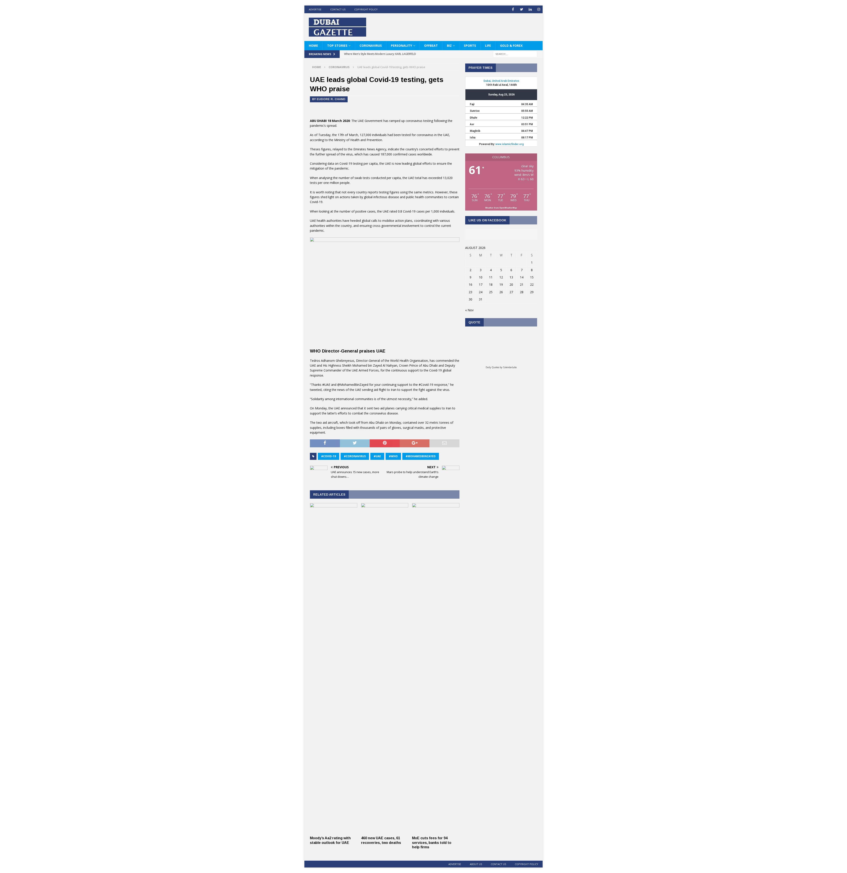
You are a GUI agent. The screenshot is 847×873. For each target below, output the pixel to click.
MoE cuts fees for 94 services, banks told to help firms (431, 842)
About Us (476, 864)
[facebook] (513, 9)
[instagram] (539, 9)
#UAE (377, 456)
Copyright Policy (366, 9)
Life (488, 45)
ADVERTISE (315, 9)
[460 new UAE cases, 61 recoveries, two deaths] (385, 831)
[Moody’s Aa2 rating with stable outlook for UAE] (333, 831)
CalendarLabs (510, 367)
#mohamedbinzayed (421, 456)
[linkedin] (530, 9)
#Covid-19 (328, 456)
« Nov (469, 310)
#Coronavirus (355, 456)
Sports (470, 45)
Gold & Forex (511, 45)
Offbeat (431, 45)
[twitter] (521, 9)
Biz (449, 45)
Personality (401, 45)
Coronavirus (371, 45)
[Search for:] (515, 54)
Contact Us (337, 9)
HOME (313, 45)
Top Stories (337, 45)
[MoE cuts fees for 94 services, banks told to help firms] (435, 831)
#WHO (393, 456)
